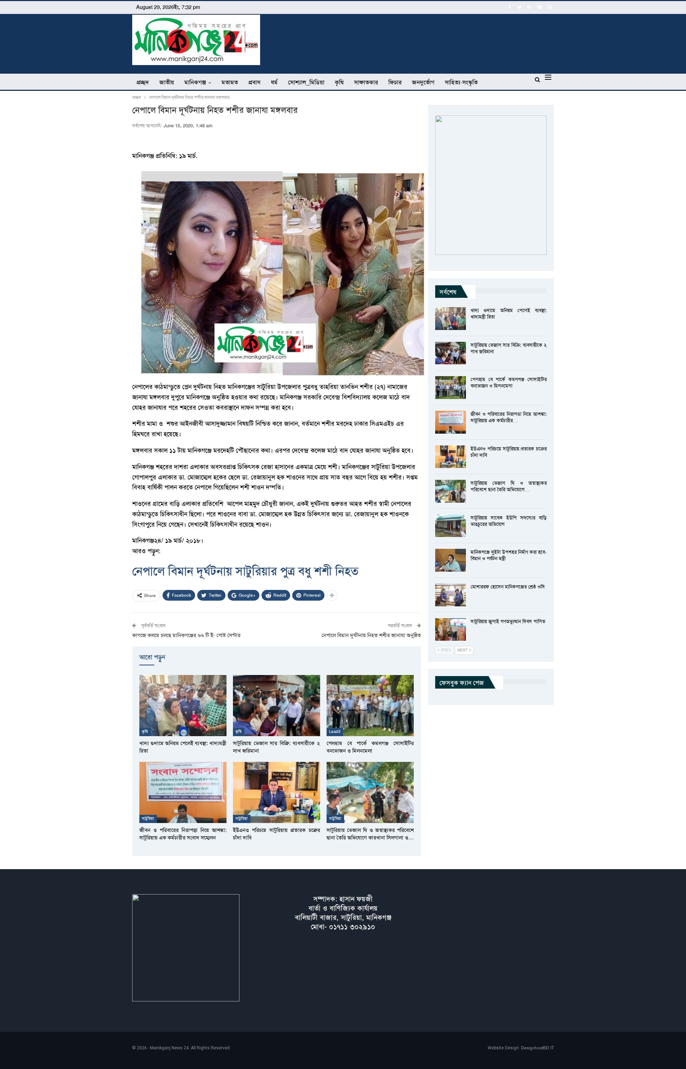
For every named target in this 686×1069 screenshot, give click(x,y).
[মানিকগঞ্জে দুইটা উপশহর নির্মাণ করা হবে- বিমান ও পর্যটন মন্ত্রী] (450, 560)
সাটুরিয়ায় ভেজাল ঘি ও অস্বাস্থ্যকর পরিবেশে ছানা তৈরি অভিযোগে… (509, 486)
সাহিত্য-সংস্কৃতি (461, 82)
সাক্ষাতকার (366, 82)
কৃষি (339, 82)
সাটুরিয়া (148, 818)
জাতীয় (166, 82)
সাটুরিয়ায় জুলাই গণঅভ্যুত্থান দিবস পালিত (508, 621)
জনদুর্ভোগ (423, 82)
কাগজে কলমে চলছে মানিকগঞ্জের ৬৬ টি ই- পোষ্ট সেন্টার (186, 635)
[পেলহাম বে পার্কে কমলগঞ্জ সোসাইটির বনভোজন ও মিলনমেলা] (370, 705)
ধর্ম (274, 82)
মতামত (230, 82)
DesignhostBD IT (537, 1048)
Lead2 (334, 731)
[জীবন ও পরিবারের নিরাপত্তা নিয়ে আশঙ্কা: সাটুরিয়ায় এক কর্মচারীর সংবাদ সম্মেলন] (183, 792)
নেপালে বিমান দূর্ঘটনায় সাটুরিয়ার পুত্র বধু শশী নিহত (245, 571)
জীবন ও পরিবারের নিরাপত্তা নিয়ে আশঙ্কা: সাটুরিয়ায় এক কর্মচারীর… (509, 417)
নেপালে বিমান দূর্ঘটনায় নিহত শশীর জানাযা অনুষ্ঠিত (371, 635)
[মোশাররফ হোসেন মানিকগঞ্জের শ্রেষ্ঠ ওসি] (450, 594)
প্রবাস (254, 82)
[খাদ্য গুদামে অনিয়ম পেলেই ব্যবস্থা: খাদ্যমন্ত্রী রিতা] (183, 705)
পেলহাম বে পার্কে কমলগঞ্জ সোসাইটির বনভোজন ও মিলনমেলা (509, 382)
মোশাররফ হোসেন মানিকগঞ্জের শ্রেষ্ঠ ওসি (508, 586)
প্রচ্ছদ (142, 82)
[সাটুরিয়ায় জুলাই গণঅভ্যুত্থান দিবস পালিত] (450, 629)
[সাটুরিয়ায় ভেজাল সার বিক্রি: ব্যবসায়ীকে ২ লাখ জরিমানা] (276, 705)
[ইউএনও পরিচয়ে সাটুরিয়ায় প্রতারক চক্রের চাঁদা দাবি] (276, 792)
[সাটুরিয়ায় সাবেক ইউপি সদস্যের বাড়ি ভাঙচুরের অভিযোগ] (450, 525)
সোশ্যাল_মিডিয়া (306, 82)
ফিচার (395, 82)
